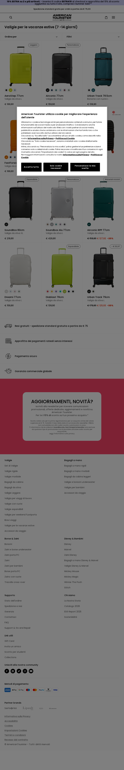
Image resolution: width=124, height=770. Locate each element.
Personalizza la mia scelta (85, 167)
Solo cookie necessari (56, 167)
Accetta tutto (31, 167)
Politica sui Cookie (65, 138)
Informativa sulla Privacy (41, 138)
